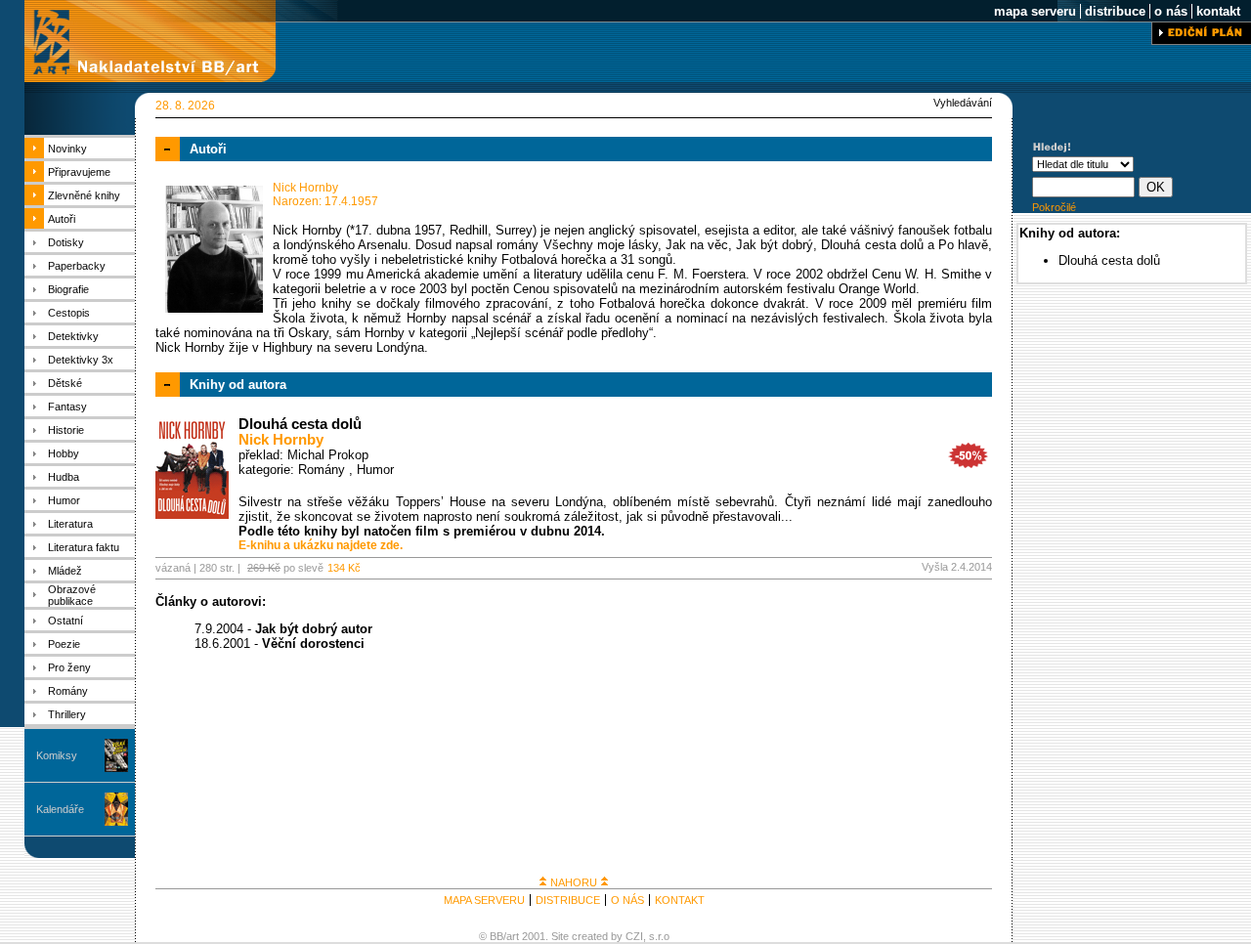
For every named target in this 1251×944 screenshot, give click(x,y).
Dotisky (66, 242)
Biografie (68, 289)
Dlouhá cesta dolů (300, 424)
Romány (68, 691)
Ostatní (65, 620)
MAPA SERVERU (484, 900)
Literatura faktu (83, 547)
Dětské (65, 383)
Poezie (64, 644)
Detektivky (73, 336)
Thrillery (67, 714)
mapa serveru (1035, 11)
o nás (1170, 11)
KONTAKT (680, 900)
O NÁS (627, 900)
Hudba (63, 477)
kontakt (1218, 11)
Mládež (65, 571)
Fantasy (67, 406)
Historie (66, 430)
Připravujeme (79, 172)
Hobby (63, 453)
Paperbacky (77, 266)
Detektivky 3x (80, 359)
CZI (634, 936)
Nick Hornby (281, 440)
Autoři (61, 219)
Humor (64, 500)
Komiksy (56, 755)
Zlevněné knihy (84, 195)
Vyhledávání (962, 102)
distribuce (1115, 11)
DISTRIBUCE (568, 900)
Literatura (70, 524)
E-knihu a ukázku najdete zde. (320, 545)
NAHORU (573, 882)
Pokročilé (1054, 207)
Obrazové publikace (72, 595)
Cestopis (69, 313)
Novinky (67, 148)
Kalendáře (60, 809)
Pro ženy (69, 667)
